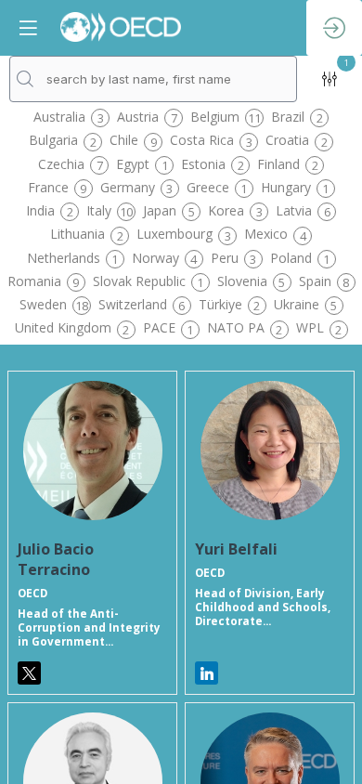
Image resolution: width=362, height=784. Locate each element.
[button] (28, 28)
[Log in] (334, 28)
